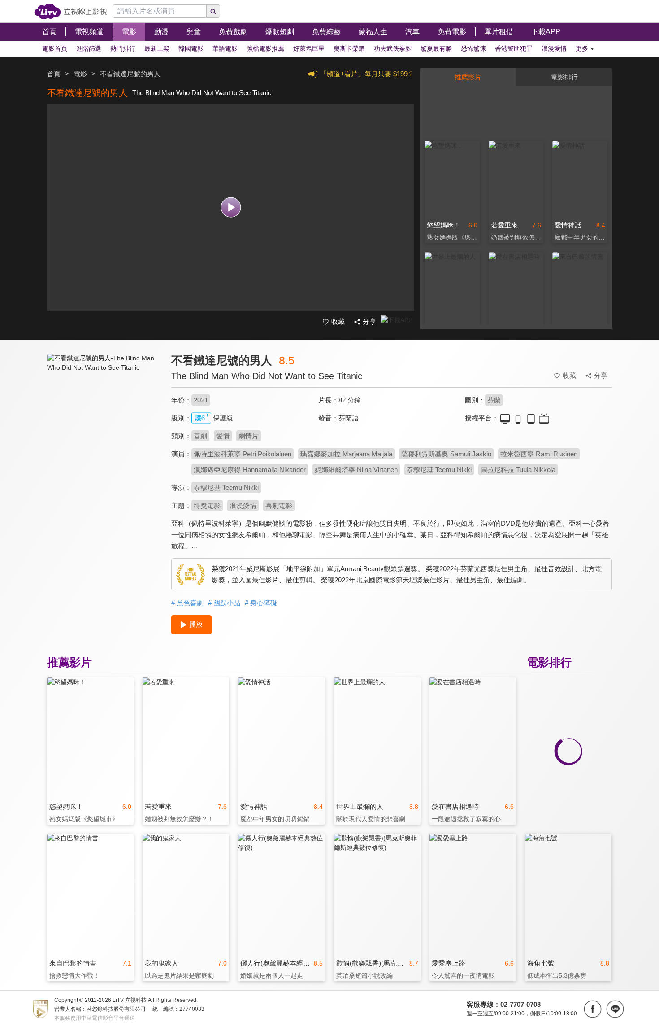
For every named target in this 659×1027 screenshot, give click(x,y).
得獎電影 (207, 505)
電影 (80, 74)
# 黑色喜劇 (187, 603)
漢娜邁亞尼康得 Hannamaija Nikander (250, 469)
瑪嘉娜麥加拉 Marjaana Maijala (346, 454)
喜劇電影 (278, 505)
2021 (201, 400)
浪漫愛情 (243, 505)
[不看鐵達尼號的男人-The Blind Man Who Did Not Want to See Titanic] (103, 434)
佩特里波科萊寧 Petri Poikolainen (242, 454)
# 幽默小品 (224, 603)
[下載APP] (397, 322)
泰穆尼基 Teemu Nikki (439, 469)
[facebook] (593, 1009)
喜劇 (200, 436)
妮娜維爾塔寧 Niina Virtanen (356, 469)
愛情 (223, 436)
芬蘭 (494, 400)
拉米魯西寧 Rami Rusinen (538, 454)
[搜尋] (213, 11)
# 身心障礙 (261, 603)
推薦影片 (468, 77)
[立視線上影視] (70, 11)
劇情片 (248, 436)
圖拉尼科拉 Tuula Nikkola (518, 469)
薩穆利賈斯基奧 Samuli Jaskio (446, 454)
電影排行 (564, 77)
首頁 (54, 74)
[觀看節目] (231, 207)
